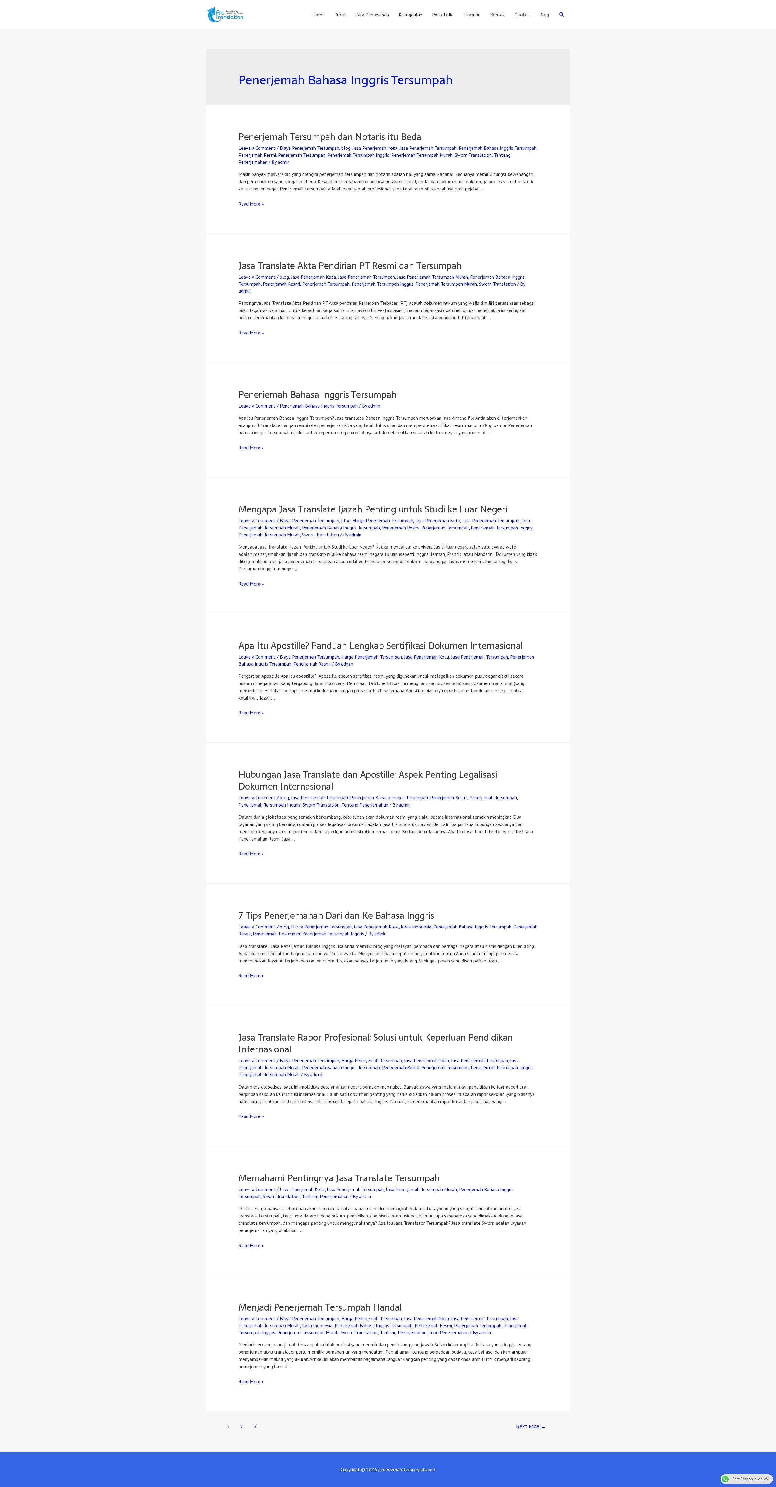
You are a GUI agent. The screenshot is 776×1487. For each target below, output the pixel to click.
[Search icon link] (562, 15)
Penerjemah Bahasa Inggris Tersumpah (498, 148)
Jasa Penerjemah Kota (375, 148)
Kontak (497, 15)
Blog (544, 15)
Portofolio (443, 15)
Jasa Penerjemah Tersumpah (428, 148)
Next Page (531, 1426)
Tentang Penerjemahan (365, 805)
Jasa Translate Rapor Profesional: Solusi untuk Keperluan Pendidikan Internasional (376, 1043)
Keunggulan (410, 15)
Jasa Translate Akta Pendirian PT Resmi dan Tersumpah (350, 265)
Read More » (251, 204)
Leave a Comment (257, 148)
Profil (340, 15)
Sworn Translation (473, 155)
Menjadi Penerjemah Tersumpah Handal (320, 1307)
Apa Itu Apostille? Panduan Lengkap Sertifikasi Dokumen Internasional (381, 645)
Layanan (471, 15)
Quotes (522, 15)
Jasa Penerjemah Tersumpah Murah (432, 277)
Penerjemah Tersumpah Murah (422, 155)
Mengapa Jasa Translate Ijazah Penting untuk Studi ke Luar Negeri (373, 509)
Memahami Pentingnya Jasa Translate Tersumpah (339, 1178)
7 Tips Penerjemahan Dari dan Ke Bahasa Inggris (336, 915)
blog (345, 148)
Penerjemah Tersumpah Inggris (358, 155)
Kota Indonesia (416, 927)
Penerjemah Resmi (257, 155)
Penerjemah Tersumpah (301, 155)
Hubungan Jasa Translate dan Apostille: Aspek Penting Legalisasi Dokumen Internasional (368, 780)
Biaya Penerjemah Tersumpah (309, 148)
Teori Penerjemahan (449, 1332)
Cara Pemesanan (372, 15)
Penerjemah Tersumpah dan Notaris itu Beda (330, 136)
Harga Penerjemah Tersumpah (383, 520)
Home (318, 15)
